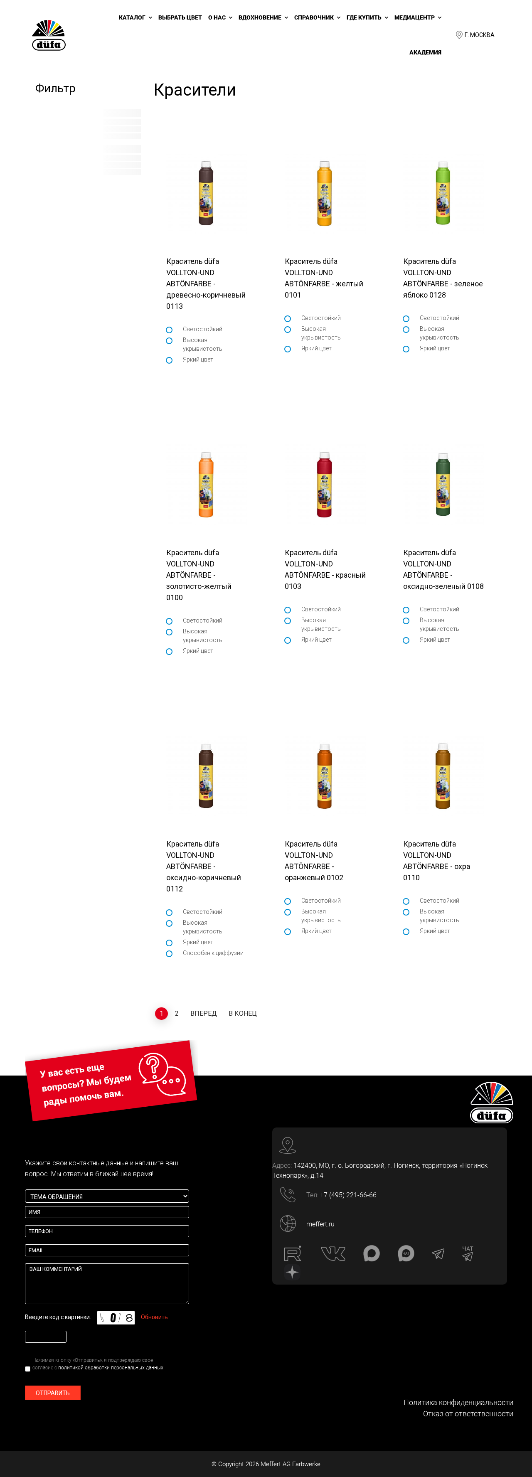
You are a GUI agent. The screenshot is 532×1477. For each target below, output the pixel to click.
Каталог (132, 17)
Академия (425, 52)
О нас (217, 17)
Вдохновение (260, 17)
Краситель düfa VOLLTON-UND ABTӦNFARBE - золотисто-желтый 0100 (199, 575)
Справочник (314, 17)
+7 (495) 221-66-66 (348, 1195)
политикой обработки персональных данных (110, 1368)
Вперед (203, 1013)
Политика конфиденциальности (458, 1402)
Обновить (154, 1317)
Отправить (53, 1393)
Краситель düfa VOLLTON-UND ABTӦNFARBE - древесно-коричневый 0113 (206, 283)
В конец (243, 1013)
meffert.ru (320, 1224)
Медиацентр (414, 17)
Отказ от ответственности (468, 1413)
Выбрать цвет (180, 17)
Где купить (364, 17)
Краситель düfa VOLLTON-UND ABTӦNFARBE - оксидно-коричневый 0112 (203, 866)
